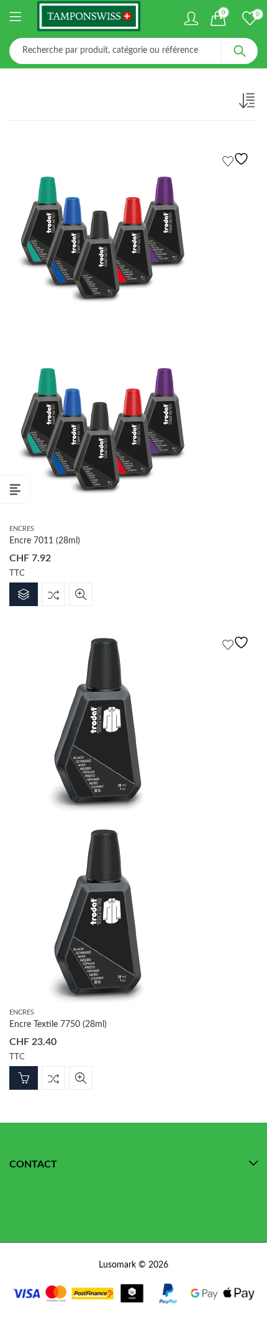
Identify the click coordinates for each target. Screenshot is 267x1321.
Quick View (81, 594)
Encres (21, 528)
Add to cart (23, 1078)
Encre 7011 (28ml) (44, 540)
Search (240, 51)
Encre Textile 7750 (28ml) (58, 1024)
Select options (23, 594)
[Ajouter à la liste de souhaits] (237, 158)
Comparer (53, 594)
